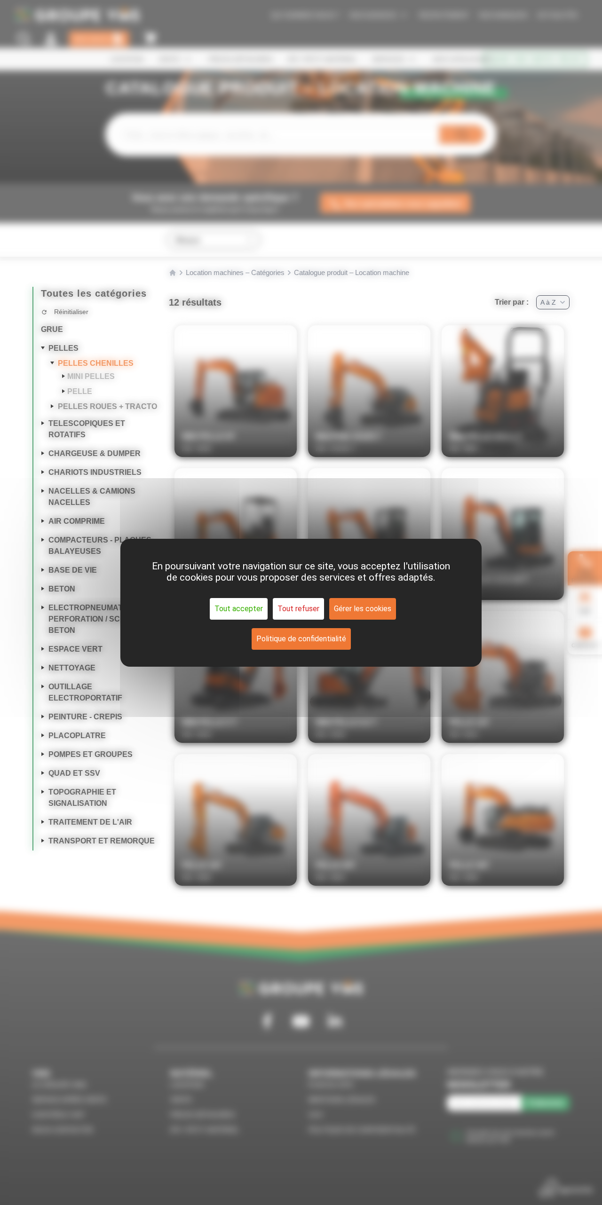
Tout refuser (298, 608)
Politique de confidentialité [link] (301, 638)
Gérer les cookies (362, 608)
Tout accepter (238, 608)
